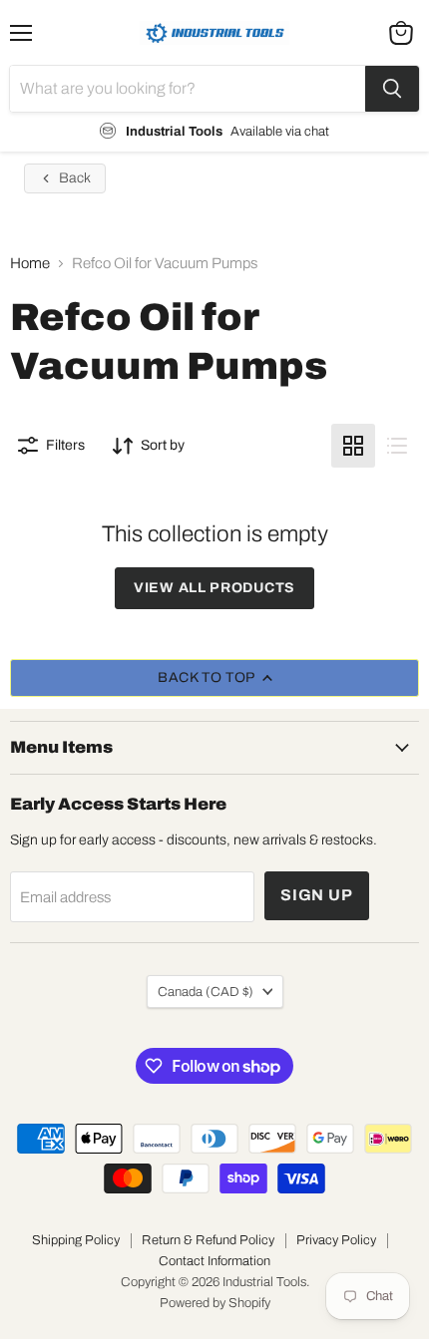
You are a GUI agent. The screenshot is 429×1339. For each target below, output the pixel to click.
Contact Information (214, 1261)
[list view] (397, 446)
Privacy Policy (336, 1240)
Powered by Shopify (215, 1303)
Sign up (316, 894)
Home (30, 263)
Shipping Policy (76, 1240)
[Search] (392, 89)
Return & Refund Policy (208, 1240)
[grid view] (353, 446)
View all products (214, 587)
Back (75, 177)
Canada (205, 991)
